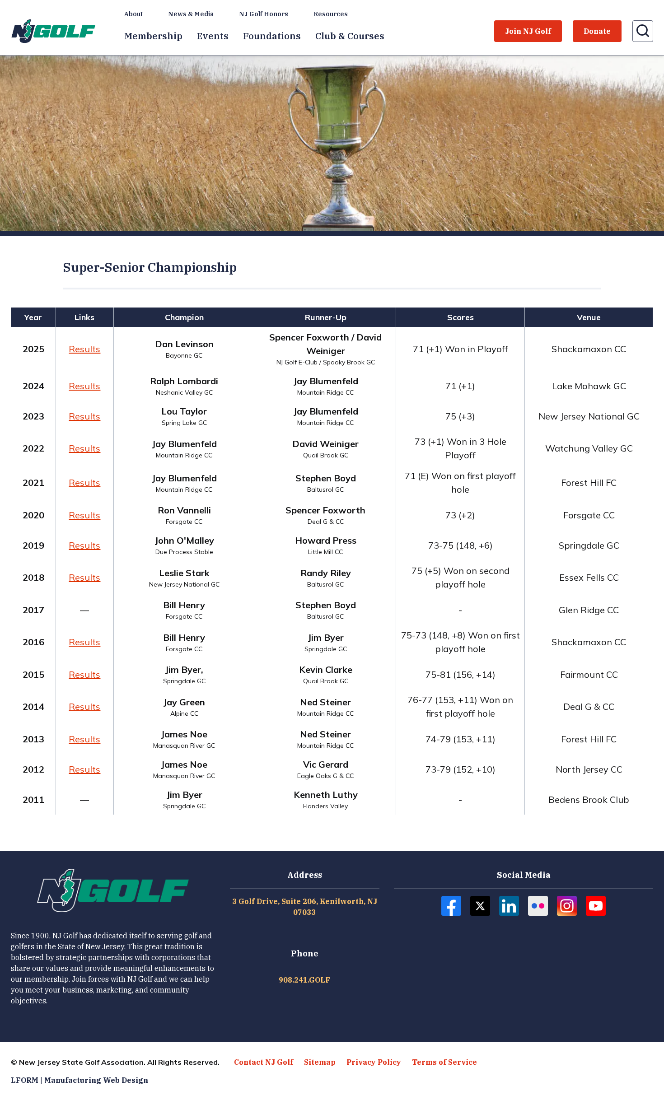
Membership (153, 36)
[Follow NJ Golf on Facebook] (451, 906)
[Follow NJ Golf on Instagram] (567, 906)
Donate (597, 31)
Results (84, 348)
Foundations (272, 36)
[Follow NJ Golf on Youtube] (596, 906)
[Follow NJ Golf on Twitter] (480, 906)
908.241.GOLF (304, 979)
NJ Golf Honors (263, 14)
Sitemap (320, 1062)
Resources (330, 14)
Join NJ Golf (528, 31)
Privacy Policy (373, 1062)
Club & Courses (349, 36)
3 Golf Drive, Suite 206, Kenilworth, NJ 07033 (304, 907)
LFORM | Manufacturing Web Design (79, 1080)
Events (213, 36)
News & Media (191, 14)
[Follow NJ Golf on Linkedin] (509, 906)
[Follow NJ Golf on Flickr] (538, 906)
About (133, 14)
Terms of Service (444, 1062)
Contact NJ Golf (263, 1062)
